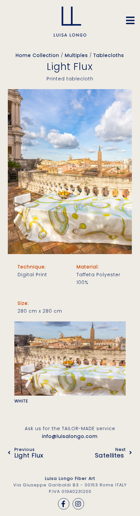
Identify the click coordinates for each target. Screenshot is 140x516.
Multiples (76, 55)
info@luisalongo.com (70, 436)
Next (110, 452)
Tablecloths (108, 55)
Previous (28, 452)
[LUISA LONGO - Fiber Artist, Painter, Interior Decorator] (70, 35)
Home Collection (37, 55)
